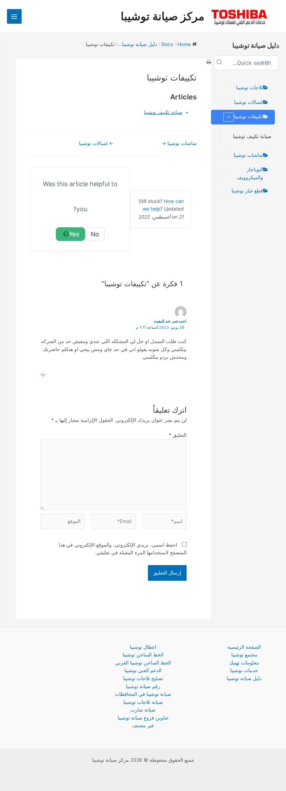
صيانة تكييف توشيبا (252, 136)
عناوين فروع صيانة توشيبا (143, 718)
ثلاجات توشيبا (249, 87)
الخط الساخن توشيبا (143, 654)
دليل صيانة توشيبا (244, 678)
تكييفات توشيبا (248, 116)
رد (42, 373)
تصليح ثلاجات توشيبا (143, 678)
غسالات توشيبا (248, 102)
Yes (72, 234)
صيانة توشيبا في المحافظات (143, 694)
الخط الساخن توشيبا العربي (143, 662)
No (95, 234)
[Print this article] (208, 63)
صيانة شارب (143, 710)
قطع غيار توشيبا (247, 190)
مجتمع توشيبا (244, 654)
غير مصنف (143, 725)
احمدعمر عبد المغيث (169, 321)
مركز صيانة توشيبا (162, 16)
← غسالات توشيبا (96, 143)
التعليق (178, 435)
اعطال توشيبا (143, 647)
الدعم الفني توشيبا (143, 670)
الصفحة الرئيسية (244, 647)
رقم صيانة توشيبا (143, 686)
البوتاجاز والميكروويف (249, 173)
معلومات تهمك (244, 662)
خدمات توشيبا (244, 670)
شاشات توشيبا (248, 155)
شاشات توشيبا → (179, 143)
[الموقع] (62, 522)
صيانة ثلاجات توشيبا (143, 702)
